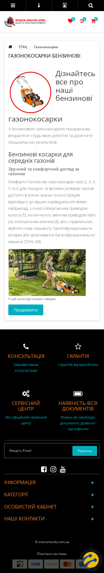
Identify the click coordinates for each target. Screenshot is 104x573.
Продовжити (26, 310)
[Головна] (10, 47)
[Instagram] (52, 468)
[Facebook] (42, 468)
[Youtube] (61, 468)
